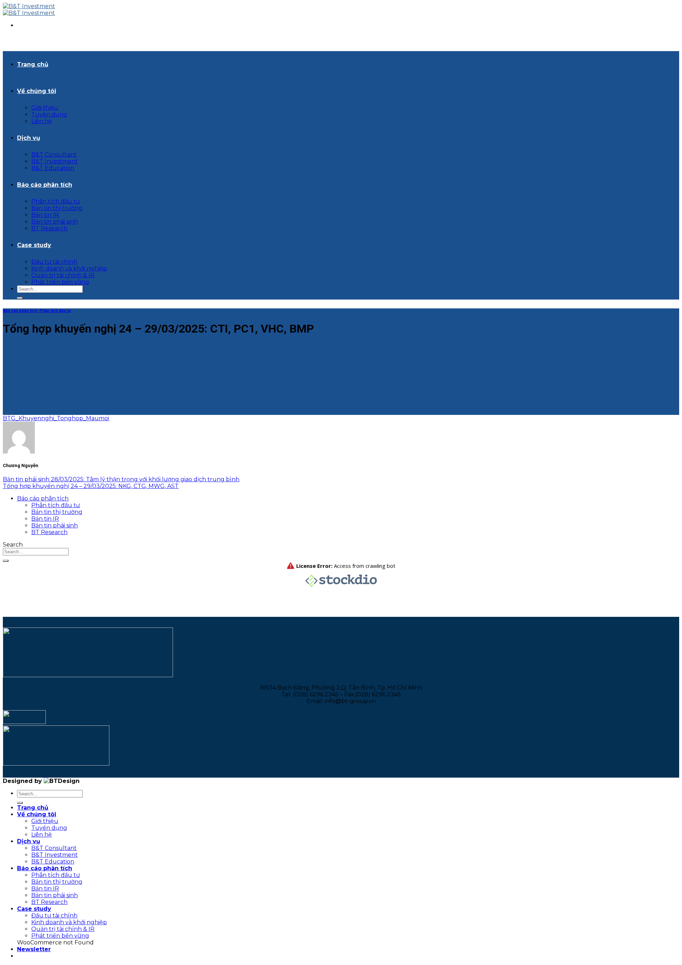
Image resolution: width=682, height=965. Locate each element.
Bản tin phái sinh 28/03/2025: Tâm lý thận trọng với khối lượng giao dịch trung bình (121, 479)
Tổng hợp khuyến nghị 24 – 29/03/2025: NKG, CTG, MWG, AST (91, 486)
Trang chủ (32, 64)
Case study (34, 245)
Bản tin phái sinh (54, 221)
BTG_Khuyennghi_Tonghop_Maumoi (56, 418)
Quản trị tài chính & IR (62, 275)
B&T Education (52, 168)
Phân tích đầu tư (55, 201)
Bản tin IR (45, 215)
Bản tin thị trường (56, 208)
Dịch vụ (28, 138)
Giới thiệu (44, 107)
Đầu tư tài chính (54, 261)
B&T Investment (54, 161)
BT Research (49, 228)
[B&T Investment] (29, 9)
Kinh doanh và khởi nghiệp (69, 268)
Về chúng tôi (36, 91)
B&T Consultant (54, 154)
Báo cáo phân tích (44, 184)
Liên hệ (41, 121)
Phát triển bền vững (60, 282)
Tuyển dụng (49, 114)
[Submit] (20, 298)
